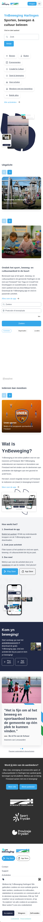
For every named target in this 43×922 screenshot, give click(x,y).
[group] (21, 193)
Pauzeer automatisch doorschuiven (21, 751)
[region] (21, 358)
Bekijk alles (14, 95)
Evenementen (15, 62)
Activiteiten (6, 331)
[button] (39, 879)
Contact (5, 867)
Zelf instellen (34, 913)
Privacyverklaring (25, 918)
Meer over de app (9, 487)
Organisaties (22, 331)
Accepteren (8, 913)
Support (5, 871)
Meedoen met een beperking (20, 89)
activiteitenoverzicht (10, 643)
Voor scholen (14, 82)
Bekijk (8, 44)
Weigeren (21, 913)
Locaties (37, 331)
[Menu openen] (39, 4)
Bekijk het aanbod (9, 534)
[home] (15, 850)
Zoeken (21, 323)
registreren (6, 565)
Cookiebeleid (15, 918)
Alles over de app (9, 299)
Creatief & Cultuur (16, 69)
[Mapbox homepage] (8, 378)
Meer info (12, 787)
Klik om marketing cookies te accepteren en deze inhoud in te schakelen (19, 502)
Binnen (12, 56)
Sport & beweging (16, 76)
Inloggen (32, 4)
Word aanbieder (28, 787)
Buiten (26, 56)
